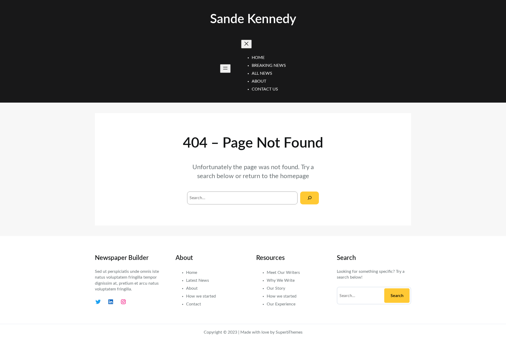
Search (397, 296)
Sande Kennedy (253, 19)
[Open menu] (225, 68)
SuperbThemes (289, 332)
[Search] (309, 198)
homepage (294, 176)
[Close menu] (246, 44)
